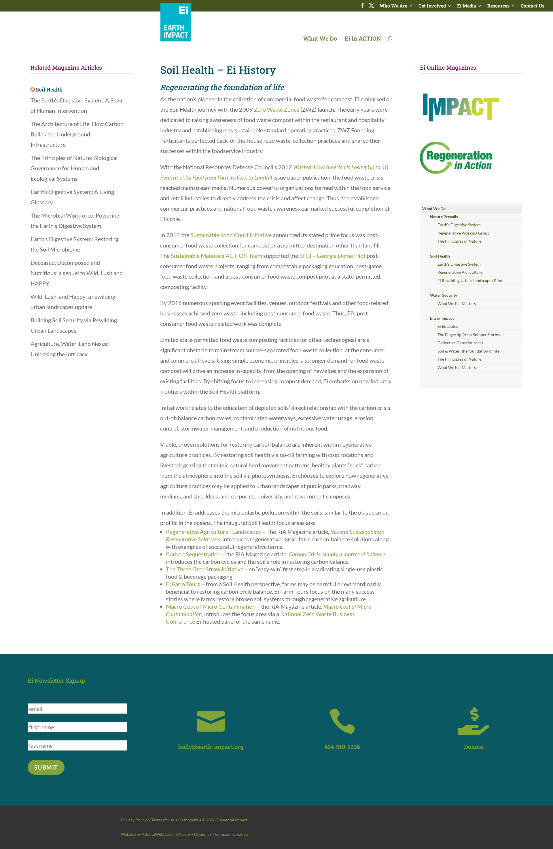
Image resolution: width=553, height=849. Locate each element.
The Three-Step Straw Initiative (204, 569)
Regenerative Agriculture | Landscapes (213, 531)
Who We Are (393, 6)
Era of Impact (442, 318)
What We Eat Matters (457, 303)
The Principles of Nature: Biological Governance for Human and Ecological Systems (74, 168)
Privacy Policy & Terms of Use (147, 819)
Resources (498, 6)
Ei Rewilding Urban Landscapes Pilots (471, 280)
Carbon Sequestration (193, 554)
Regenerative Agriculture (460, 272)
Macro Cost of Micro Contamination (210, 606)
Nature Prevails (444, 216)
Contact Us (532, 6)
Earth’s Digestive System (459, 224)
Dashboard (188, 819)
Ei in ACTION (363, 39)
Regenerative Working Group (464, 233)
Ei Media (466, 6)
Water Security (443, 295)
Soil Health (49, 89)
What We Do (320, 39)
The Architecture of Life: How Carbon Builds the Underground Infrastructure (77, 134)
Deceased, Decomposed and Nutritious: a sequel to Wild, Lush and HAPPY (77, 273)
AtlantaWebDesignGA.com (166, 834)
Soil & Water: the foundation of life (468, 351)
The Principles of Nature (459, 241)
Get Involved (432, 6)
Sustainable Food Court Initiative (231, 234)
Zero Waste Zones (276, 109)
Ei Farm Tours (183, 583)
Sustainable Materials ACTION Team (216, 255)
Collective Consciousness (460, 342)
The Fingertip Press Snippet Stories (469, 334)
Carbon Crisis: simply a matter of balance (337, 554)
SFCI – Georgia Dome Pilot (332, 255)
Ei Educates (448, 326)
